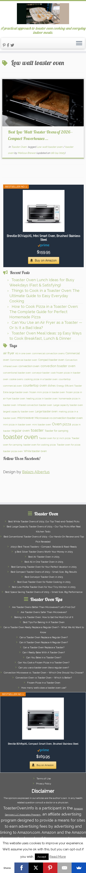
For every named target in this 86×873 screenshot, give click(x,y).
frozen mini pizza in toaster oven (47, 392)
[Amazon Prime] (43, 245)
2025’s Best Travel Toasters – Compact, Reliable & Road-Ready (44, 546)
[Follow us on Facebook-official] (8, 45)
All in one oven (23, 353)
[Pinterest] (50, 868)
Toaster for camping (56, 430)
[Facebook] (21, 868)
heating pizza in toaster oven (42, 398)
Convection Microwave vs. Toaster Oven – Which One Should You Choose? (43, 672)
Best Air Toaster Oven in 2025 (43, 556)
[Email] (64, 868)
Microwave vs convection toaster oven (59, 418)
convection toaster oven (57, 366)
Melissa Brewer (27, 153)
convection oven (29, 366)
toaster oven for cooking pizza (39, 444)
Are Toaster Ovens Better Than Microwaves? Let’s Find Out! (43, 607)
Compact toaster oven (51, 359)
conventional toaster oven (17, 372)
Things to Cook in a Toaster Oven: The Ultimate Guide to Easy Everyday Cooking (44, 295)
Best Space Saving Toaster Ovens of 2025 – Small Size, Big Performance (43, 592)
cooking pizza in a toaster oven (41, 379)
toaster (37, 430)
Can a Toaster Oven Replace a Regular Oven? (44, 637)
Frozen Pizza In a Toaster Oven (43, 682)
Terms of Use (44, 778)
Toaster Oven (19, 146)
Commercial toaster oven (23, 360)
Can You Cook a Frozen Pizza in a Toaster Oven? (43, 662)
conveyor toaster (41, 372)
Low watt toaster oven (50, 146)
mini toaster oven (41, 424)
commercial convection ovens (48, 353)
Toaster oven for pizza (68, 444)
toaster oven (20, 436)
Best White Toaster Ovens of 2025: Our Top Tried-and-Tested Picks (43, 521)
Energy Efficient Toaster (69, 385)
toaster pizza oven (13, 451)
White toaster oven (35, 451)
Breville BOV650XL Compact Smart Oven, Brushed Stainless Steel (43, 743)
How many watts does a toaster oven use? (43, 687)
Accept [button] (41, 856)
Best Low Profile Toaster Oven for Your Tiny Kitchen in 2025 (43, 587)
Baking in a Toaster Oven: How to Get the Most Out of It (43, 617)
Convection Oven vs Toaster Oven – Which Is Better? (44, 677)
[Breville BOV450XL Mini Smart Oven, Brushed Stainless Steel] (43, 211)
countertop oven (35, 385)
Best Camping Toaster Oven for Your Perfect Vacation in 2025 (43, 567)
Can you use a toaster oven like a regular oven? (44, 667)
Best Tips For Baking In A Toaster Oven (43, 622)
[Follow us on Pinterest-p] (5, 45)
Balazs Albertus (36, 472)
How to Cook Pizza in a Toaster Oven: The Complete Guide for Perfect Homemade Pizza (43, 311)
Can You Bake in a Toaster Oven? (43, 657)
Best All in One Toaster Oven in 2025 (43, 562)
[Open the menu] (79, 43)
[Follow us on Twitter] (12, 45)
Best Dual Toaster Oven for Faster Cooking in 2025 (43, 582)
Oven (57, 424)
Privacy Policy (43, 783)
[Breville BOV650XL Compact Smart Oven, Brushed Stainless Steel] (43, 719)
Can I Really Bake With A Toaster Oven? (44, 652)
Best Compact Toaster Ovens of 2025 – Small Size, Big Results (44, 572)
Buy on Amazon (46, 260)
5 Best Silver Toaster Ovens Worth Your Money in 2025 (44, 551)
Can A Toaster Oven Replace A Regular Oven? (43, 642)
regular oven (20, 430)
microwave (25, 418)
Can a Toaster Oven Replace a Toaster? (43, 647)
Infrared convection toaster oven (34, 405)
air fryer (8, 353)
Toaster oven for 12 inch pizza (55, 438)
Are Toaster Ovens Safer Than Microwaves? (44, 612)
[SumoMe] (79, 868)
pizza (67, 424)
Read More (57, 857)
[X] (36, 868)
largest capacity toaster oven (18, 411)
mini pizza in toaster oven (17, 424)
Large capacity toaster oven (68, 405)
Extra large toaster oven (15, 392)
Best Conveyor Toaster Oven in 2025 (44, 577)
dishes (52, 385)
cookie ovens (16, 379)
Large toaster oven (46, 411)
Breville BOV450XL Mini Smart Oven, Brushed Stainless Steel (43, 237)
